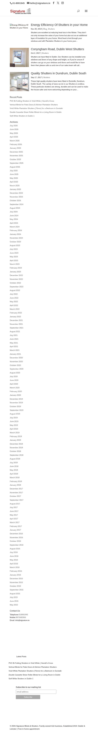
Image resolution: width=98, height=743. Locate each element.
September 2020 (16, 369)
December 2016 (16, 534)
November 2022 (16, 279)
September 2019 (16, 410)
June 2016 (14, 556)
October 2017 (15, 496)
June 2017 (14, 511)
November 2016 (16, 537)
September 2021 (16, 328)
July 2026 (14, 126)
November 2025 (16, 156)
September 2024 (16, 204)
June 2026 (14, 129)
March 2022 (15, 309)
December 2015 (16, 579)
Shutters (51, 29)
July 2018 (14, 463)
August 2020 (15, 373)
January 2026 (15, 148)
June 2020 (14, 380)
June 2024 (14, 215)
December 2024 (16, 193)
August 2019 (15, 414)
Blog (45, 29)
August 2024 (15, 208)
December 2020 (16, 358)
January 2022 (15, 317)
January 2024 (15, 234)
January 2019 (15, 440)
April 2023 (14, 260)
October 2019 (15, 406)
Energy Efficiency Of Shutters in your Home (59, 24)
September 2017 (16, 500)
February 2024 (16, 230)
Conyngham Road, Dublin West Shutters (57, 49)
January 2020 (15, 395)
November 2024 (16, 197)
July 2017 (14, 507)
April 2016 (14, 564)
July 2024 (14, 212)
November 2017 (16, 492)
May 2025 (14, 178)
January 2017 (15, 530)
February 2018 (16, 481)
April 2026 (14, 137)
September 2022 (16, 287)
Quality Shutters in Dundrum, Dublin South (58, 73)
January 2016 (15, 575)
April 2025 (14, 182)
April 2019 (14, 429)
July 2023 (14, 249)
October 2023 (15, 242)
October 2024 (15, 200)
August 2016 (15, 549)
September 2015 (16, 590)
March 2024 (15, 227)
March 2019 (15, 433)
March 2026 (15, 141)
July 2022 (14, 294)
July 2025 (14, 171)
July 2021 (14, 335)
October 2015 (15, 586)
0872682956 (21, 617)
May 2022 (14, 302)
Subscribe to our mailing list (28, 687)
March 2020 (15, 388)
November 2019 (16, 403)
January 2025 (15, 189)
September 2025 (16, 163)
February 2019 (16, 436)
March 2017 (15, 522)
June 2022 (14, 298)
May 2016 (14, 560)
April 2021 (14, 346)
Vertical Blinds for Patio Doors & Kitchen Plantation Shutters (34, 105)
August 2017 (15, 504)
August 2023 (15, 245)
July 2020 (14, 376)
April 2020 (14, 384)
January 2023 (15, 272)
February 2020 (16, 391)
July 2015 (14, 597)
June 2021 (14, 339)
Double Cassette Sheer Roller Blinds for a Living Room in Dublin (36, 112)
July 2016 (14, 552)
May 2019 (14, 425)
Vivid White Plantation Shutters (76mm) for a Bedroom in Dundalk (36, 108)
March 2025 (15, 186)
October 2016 (15, 541)
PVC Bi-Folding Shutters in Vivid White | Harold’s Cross (32, 101)
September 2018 (16, 455)
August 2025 (15, 167)
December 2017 (16, 489)
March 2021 (15, 350)
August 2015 (15, 594)
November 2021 (16, 324)
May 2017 (14, 515)
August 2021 (15, 331)
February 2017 (16, 526)
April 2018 (14, 474)
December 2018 (16, 444)
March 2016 (15, 567)
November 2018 (16, 448)
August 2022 (15, 290)
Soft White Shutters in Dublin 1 (22, 116)
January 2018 (15, 485)
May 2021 (14, 343)
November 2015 (16, 582)
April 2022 (14, 305)
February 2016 (16, 571)
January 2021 (15, 354)
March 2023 (15, 264)
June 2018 (14, 466)
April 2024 (14, 223)
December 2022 (16, 275)
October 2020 (15, 365)
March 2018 (15, 477)
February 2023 (16, 268)
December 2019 (16, 399)
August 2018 (15, 459)
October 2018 (15, 451)
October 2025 (15, 159)
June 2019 (14, 421)
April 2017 (14, 519)
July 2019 (14, 418)
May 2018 (14, 470)
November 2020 (16, 361)
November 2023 (16, 238)
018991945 (23, 615)
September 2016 (16, 545)
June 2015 (14, 601)
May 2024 (14, 219)
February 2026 (16, 144)
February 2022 (16, 313)
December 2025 (16, 152)
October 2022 (15, 283)
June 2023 (14, 253)
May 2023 (14, 257)
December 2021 (16, 320)
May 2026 (14, 133)
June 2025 (14, 174)
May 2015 (14, 605)
